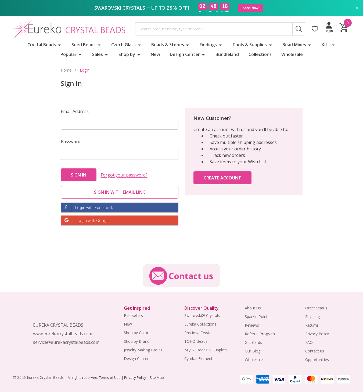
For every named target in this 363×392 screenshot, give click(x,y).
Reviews (252, 325)
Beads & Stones (167, 45)
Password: (71, 141)
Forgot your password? (124, 175)
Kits (326, 45)
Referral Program (260, 333)
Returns (312, 325)
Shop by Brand (136, 341)
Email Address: (75, 111)
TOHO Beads (195, 341)
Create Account (222, 178)
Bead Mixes (294, 45)
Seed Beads (83, 45)
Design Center (185, 54)
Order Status (316, 307)
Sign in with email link (119, 192)
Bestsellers (133, 315)
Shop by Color (136, 332)
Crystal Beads (41, 45)
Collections (260, 54)
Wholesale (292, 54)
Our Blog (252, 351)
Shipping (312, 316)
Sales (97, 54)
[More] (59, 44)
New (155, 54)
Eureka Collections (200, 324)
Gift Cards (253, 342)
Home (66, 70)
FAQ (309, 342)
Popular (68, 54)
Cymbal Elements (199, 358)
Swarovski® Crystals (202, 315)
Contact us (314, 351)
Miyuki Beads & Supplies (205, 349)
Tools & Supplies (249, 45)
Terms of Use (110, 377)
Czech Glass (123, 45)
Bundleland (227, 54)
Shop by (126, 54)
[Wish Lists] (315, 29)
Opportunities (317, 359)
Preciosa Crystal (198, 332)
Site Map (156, 377)
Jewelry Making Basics (143, 349)
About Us (253, 307)
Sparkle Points (257, 316)
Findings (208, 45)
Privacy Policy (317, 333)
